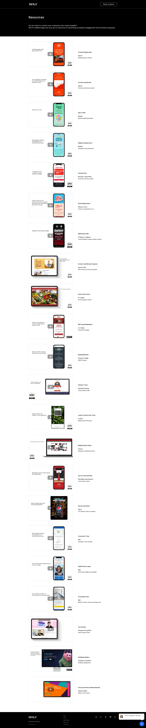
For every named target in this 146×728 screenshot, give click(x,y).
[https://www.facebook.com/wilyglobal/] (105, 717)
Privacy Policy (32, 724)
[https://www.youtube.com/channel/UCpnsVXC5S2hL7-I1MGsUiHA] (110, 717)
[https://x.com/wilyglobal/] (115, 717)
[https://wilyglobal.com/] (33, 4)
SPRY (64, 718)
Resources (65, 722)
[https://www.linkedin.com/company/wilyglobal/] (96, 717)
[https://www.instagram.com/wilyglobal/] (100, 717)
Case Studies (66, 720)
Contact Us (66, 724)
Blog (64, 715)
